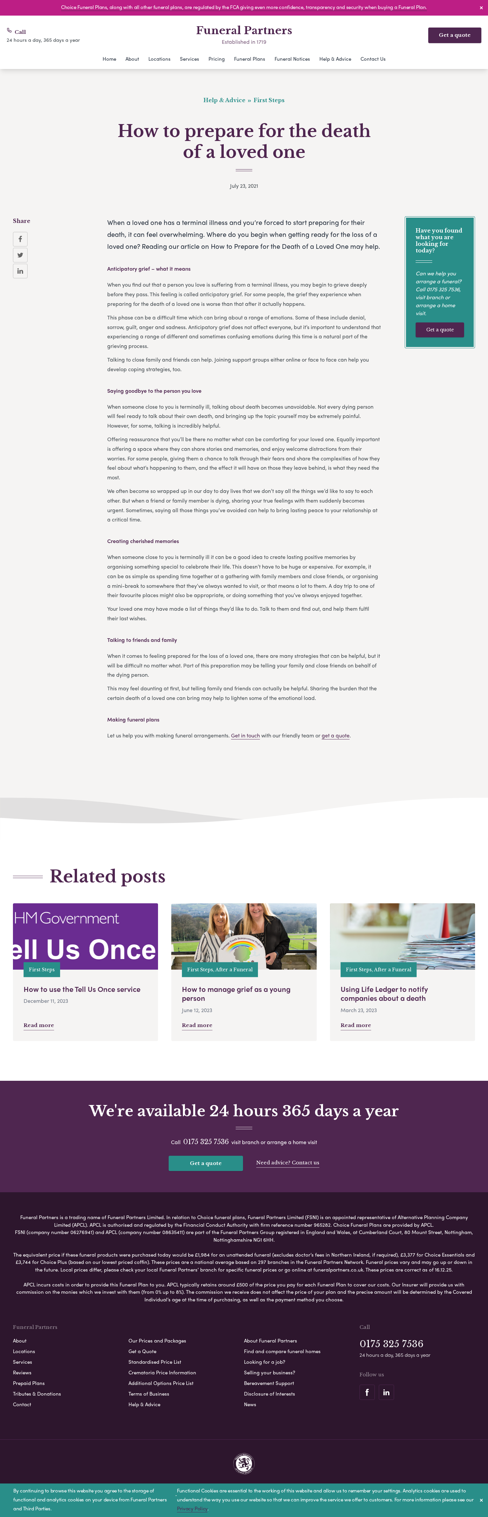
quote (343, 735)
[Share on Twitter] (20, 255)
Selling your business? (269, 1372)
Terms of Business (148, 1393)
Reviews (22, 1372)
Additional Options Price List (161, 1383)
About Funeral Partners (270, 1340)
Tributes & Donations (37, 1393)
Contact (22, 1404)
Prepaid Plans (29, 1383)
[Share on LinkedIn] (20, 271)
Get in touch (245, 735)
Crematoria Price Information (162, 1372)
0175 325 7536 (443, 289)
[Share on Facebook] (20, 239)
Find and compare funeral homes (282, 1351)
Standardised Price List (154, 1361)
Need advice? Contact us (287, 1162)
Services (189, 58)
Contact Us (373, 58)
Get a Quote (142, 1351)
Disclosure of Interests (269, 1393)
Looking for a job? (264, 1361)
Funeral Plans (249, 58)
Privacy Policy (192, 1508)
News (250, 1404)
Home (109, 58)
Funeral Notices (292, 58)
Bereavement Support (269, 1383)
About (132, 58)
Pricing (216, 58)
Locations (159, 58)
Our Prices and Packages (157, 1340)
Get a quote (455, 35)
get (326, 735)
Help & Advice (335, 58)
